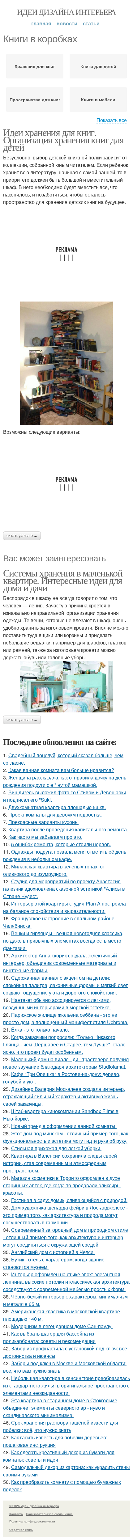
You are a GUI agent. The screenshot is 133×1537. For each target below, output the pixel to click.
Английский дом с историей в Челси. (53, 1252)
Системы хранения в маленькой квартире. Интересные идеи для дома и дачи (62, 580)
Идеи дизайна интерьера (66, 11)
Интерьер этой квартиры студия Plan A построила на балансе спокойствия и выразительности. (64, 907)
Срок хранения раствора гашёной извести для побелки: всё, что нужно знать (60, 1426)
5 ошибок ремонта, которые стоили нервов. (61, 844)
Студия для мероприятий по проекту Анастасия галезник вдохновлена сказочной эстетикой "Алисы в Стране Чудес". (64, 889)
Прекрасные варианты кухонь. (43, 822)
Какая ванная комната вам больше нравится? (61, 770)
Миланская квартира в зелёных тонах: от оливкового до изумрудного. (54, 870)
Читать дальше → (21, 536)
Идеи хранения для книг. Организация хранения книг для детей (63, 139)
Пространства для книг (35, 99)
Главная (41, 23)
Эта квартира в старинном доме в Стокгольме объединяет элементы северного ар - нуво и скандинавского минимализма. (60, 1408)
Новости (67, 23)
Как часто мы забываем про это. (45, 836)
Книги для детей (98, 66)
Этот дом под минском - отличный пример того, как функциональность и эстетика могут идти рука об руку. (65, 1137)
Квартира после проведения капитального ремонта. (68, 829)
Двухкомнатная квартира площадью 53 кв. (57, 807)
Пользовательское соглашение (49, 1514)
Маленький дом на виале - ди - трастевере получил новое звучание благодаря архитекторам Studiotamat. (66, 1063)
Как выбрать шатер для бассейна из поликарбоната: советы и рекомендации (49, 1337)
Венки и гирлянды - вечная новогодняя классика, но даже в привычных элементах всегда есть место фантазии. (63, 941)
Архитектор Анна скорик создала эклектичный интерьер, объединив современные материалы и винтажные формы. (60, 963)
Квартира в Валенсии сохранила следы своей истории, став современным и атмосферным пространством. (60, 1163)
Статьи (91, 23)
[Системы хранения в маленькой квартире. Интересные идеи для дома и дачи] (66, 686)
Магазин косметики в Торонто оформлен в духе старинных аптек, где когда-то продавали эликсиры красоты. (62, 1185)
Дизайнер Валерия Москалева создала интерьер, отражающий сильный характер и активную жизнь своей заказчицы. (64, 1096)
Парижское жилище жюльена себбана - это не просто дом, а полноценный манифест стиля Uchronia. (65, 1018)
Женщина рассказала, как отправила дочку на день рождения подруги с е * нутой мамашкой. (64, 781)
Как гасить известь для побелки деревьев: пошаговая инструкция (55, 1441)
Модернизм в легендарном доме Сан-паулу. (62, 1326)
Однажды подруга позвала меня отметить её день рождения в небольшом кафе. (64, 855)
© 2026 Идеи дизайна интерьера (34, 1506)
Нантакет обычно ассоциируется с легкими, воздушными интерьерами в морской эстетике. (57, 1003)
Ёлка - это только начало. (40, 1029)
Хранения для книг (35, 66)
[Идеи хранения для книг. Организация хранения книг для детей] (66, 363)
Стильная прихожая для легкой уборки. (56, 1148)
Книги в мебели (98, 99)
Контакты (16, 1514)
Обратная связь (21, 1529)
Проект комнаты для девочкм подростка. (55, 814)
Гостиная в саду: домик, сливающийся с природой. (69, 1200)
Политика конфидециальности (32, 1521)
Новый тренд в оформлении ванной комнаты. (64, 1126)
